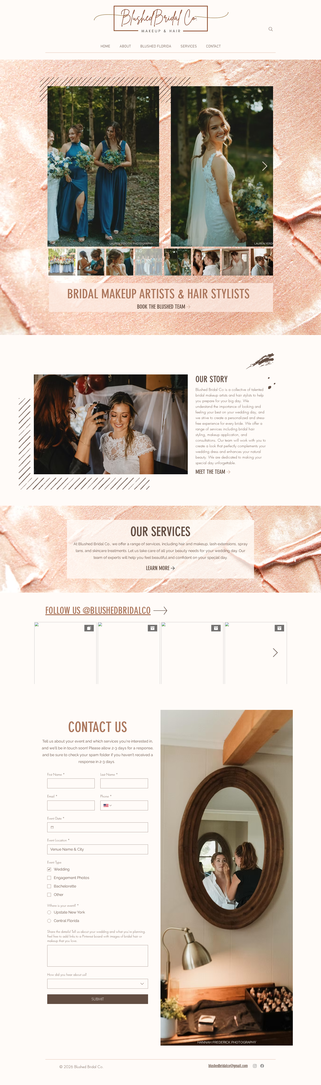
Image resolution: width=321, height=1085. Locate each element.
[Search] (271, 29)
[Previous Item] (56, 166)
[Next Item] (265, 166)
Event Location (58, 840)
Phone (106, 796)
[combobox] (97, 984)
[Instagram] (254, 1065)
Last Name (109, 774)
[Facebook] (262, 1065)
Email (52, 796)
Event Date (56, 818)
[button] (125, 46)
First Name (56, 774)
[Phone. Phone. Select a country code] (107, 805)
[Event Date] (52, 827)
